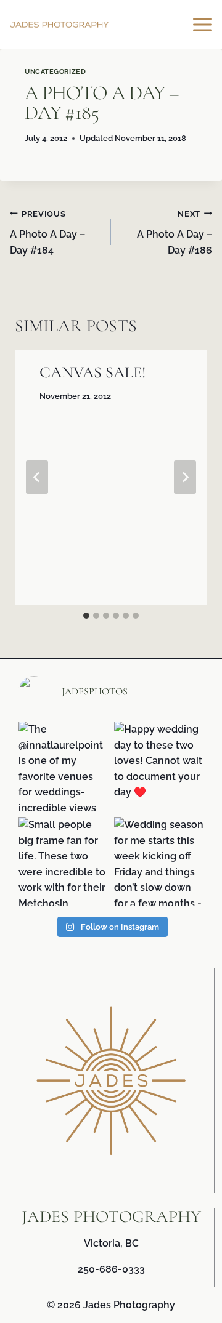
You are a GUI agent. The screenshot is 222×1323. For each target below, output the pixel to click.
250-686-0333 (111, 1269)
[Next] (185, 477)
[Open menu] (204, 24)
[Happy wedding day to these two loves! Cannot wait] (159, 766)
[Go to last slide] (37, 477)
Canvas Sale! (92, 372)
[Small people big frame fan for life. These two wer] (63, 861)
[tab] (86, 616)
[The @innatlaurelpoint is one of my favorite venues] (63, 766)
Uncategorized (55, 71)
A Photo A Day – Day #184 (47, 232)
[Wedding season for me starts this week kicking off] (159, 861)
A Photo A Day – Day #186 (174, 232)
